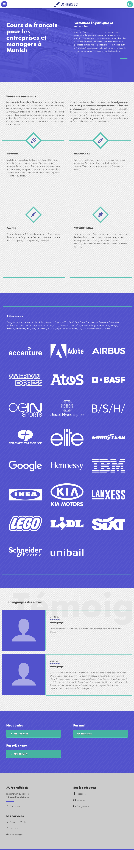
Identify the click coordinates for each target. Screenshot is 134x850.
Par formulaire (21, 734)
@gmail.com (86, 734)
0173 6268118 (21, 754)
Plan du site (15, 806)
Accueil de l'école (18, 822)
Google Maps (83, 806)
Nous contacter (16, 834)
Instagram (81, 800)
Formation (14, 828)
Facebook (81, 793)
